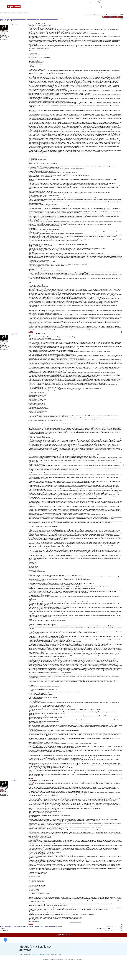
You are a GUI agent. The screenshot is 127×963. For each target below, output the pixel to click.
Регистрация (22, 12)
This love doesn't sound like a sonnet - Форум (12, 12)
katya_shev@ (14, 24)
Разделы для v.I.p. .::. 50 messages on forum (15, 19)
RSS (99, 2)
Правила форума (110, 14)
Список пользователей (99, 14)
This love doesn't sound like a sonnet (48, 19)
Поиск (117, 14)
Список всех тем (89, 14)
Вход (26, 12)
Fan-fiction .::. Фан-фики (33, 19)
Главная (3, 12)
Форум (1, 19)
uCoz (70, 935)
